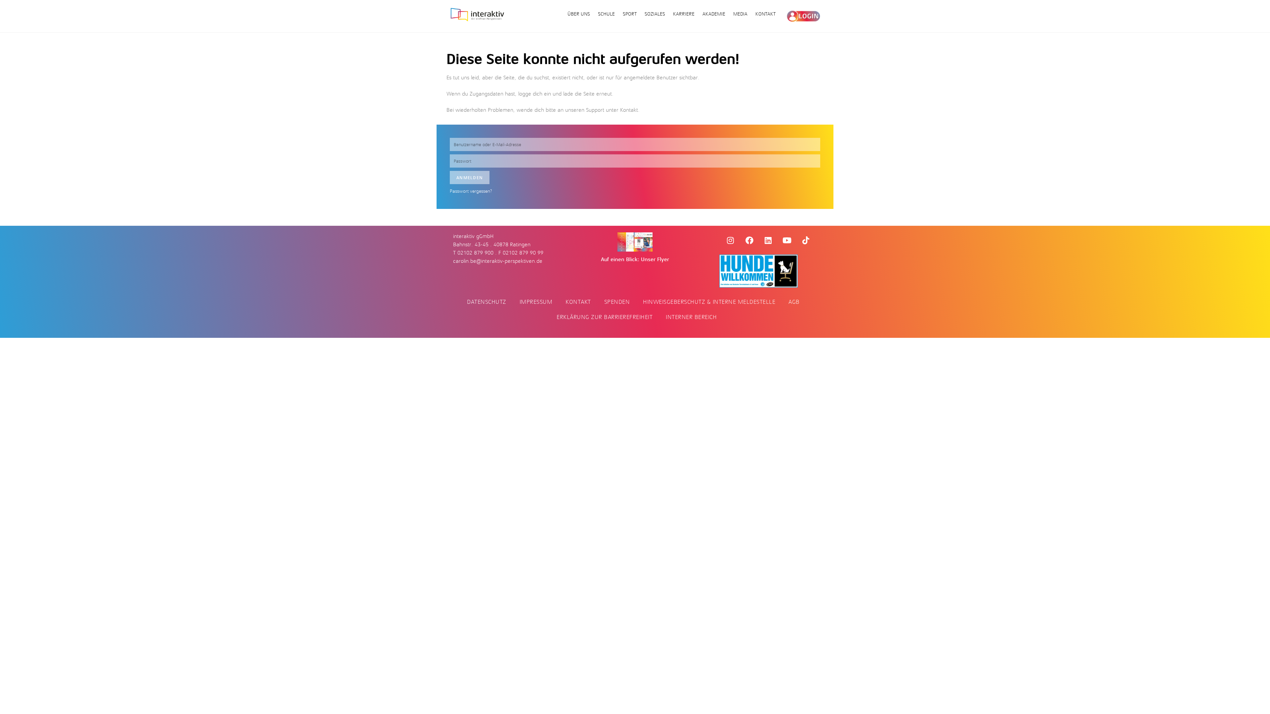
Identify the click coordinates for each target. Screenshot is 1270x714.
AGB (794, 301)
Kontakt (765, 14)
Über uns (579, 14)
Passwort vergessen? (471, 191)
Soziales (655, 14)
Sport (630, 14)
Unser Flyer (655, 259)
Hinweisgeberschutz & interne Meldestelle (709, 301)
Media (740, 14)
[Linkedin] (768, 240)
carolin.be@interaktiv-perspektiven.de (497, 261)
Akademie (713, 14)
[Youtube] (787, 240)
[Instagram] (731, 240)
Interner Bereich (691, 317)
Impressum (536, 301)
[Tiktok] (806, 240)
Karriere (684, 14)
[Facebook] (749, 240)
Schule (606, 14)
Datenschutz (486, 301)
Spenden (617, 301)
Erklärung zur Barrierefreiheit (605, 317)
